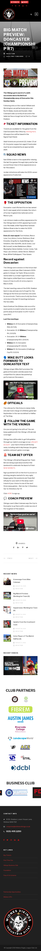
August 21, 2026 (20, 614)
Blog (8, 56)
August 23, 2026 (20, 586)
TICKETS (15, 2)
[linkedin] (15, 6)
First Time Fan (8, 860)
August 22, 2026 (20, 600)
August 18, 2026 (20, 628)
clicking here (31, 132)
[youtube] (22, 6)
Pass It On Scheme (9, 875)
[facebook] (12, 6)
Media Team (10, 53)
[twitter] (19, 6)
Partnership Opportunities (12, 892)
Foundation (7, 870)
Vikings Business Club (10, 865)
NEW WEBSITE (9, 468)
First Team (15, 56)
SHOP (25, 2)
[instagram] (26, 6)
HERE (10, 493)
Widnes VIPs (7, 897)
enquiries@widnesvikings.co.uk (18, 826)
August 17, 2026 (20, 642)
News (21, 56)
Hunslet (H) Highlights (20, 668)
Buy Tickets (7, 855)
